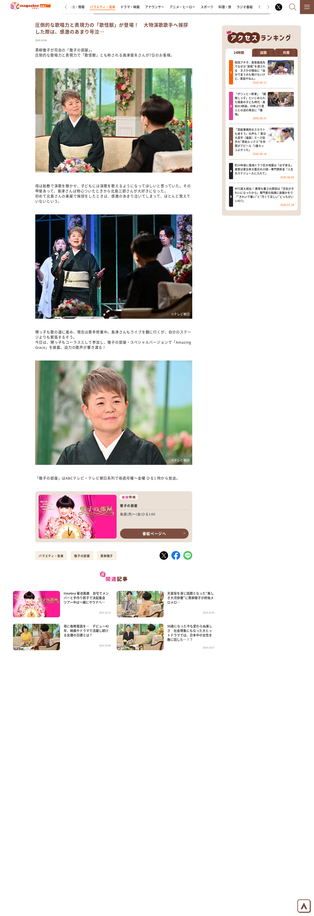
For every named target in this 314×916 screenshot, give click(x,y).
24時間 (238, 52)
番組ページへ (154, 533)
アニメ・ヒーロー (182, 6)
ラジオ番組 (245, 6)
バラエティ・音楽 (102, 6)
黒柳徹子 (106, 556)
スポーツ (207, 6)
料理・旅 (225, 6)
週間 (263, 52)
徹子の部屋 (82, 556)
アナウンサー (154, 6)
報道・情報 (77, 6)
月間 (286, 52)
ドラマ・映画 (130, 6)
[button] (69, 7)
